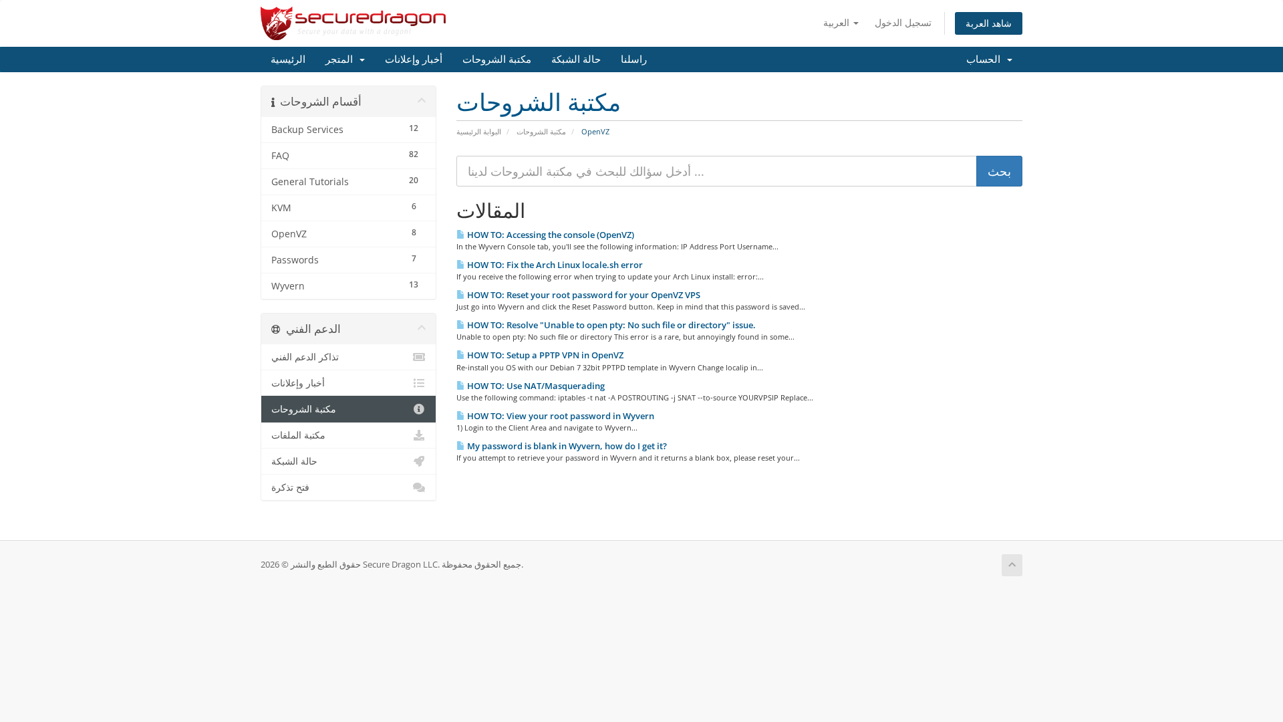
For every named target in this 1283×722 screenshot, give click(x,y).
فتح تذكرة (290, 487)
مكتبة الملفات (298, 435)
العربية (837, 22)
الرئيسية (288, 59)
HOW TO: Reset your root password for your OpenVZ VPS (582, 295)
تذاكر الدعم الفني (305, 357)
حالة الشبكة (576, 59)
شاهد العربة (989, 23)
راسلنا (634, 59)
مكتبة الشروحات (496, 59)
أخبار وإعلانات (413, 59)
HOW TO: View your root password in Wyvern (559, 416)
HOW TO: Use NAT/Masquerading (535, 386)
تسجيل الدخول (903, 22)
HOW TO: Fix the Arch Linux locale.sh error (554, 265)
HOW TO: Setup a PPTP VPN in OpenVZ (544, 355)
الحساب (986, 59)
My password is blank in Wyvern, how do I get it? (566, 446)
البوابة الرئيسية (478, 131)
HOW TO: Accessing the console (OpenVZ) (549, 235)
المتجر (341, 59)
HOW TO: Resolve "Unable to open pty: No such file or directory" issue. (610, 325)
